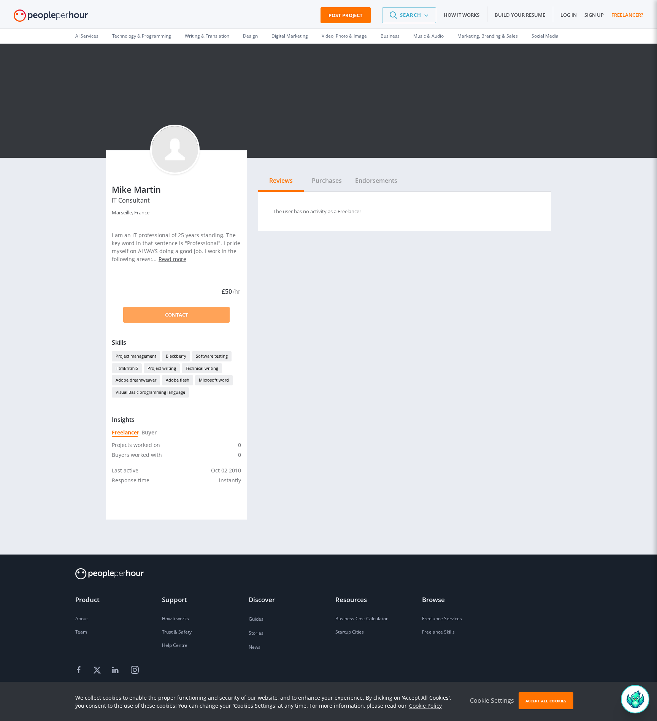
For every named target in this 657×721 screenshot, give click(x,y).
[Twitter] (98, 670)
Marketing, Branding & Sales (487, 36)
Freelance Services (442, 618)
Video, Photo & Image (344, 36)
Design (250, 36)
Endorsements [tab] (376, 180)
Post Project (345, 15)
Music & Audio (428, 36)
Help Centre (174, 645)
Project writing (162, 368)
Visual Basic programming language (150, 392)
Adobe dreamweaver (136, 380)
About (81, 618)
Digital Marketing (289, 36)
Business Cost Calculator (361, 618)
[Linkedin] (116, 670)
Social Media (545, 36)
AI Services (86, 36)
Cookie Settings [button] (492, 700)
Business (390, 36)
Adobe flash (177, 380)
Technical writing (202, 368)
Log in (568, 14)
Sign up (594, 14)
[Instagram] (134, 670)
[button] (409, 15)
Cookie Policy (425, 705)
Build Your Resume (520, 14)
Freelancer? (627, 14)
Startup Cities (349, 632)
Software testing (212, 356)
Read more (172, 259)
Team (81, 632)
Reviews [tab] (281, 180)
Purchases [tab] (327, 180)
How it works (461, 14)
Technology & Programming (141, 36)
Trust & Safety (177, 632)
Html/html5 (127, 368)
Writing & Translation (207, 36)
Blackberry (176, 356)
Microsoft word (214, 380)
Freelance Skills (438, 632)
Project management (136, 356)
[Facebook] (80, 670)
